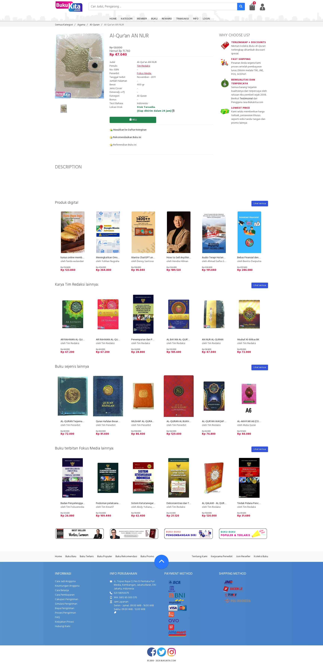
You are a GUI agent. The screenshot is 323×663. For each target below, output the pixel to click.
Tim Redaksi (143, 66)
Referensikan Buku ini (124, 145)
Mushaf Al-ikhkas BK (248, 339)
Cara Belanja (62, 590)
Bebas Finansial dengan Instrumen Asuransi (260, 257)
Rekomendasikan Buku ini (127, 137)
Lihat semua (259, 203)
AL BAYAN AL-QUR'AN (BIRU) (183, 339)
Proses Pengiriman (65, 613)
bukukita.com (168, 660)
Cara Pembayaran (65, 595)
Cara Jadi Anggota (65, 581)
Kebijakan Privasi (64, 622)
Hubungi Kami (62, 626)
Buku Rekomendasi (126, 556)
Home (58, 556)
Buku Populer (104, 556)
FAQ (57, 617)
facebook (151, 652)
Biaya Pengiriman (64, 608)
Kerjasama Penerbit (222, 556)
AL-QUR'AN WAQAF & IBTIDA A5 (220, 421)
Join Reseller (243, 556)
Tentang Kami (199, 556)
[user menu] (262, 7)
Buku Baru (70, 556)
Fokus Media (144, 73)
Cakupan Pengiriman (66, 599)
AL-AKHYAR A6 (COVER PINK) (253, 421)
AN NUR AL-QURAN (212, 339)
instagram (171, 652)
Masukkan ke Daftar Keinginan (130, 130)
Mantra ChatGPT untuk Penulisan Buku (152, 257)
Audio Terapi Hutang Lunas (216, 257)
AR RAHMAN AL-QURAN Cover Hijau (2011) (84, 339)
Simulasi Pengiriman (66, 604)
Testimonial (246, 98)
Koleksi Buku (261, 556)
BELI (134, 120)
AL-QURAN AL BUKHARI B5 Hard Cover (188, 421)
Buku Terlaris (87, 556)
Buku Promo (147, 556)
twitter (161, 652)
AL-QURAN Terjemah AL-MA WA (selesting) (84, 421)
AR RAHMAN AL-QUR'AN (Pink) (113, 339)
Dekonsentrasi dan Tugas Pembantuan (188, 503)
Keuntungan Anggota (67, 586)
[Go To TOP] (161, 562)
